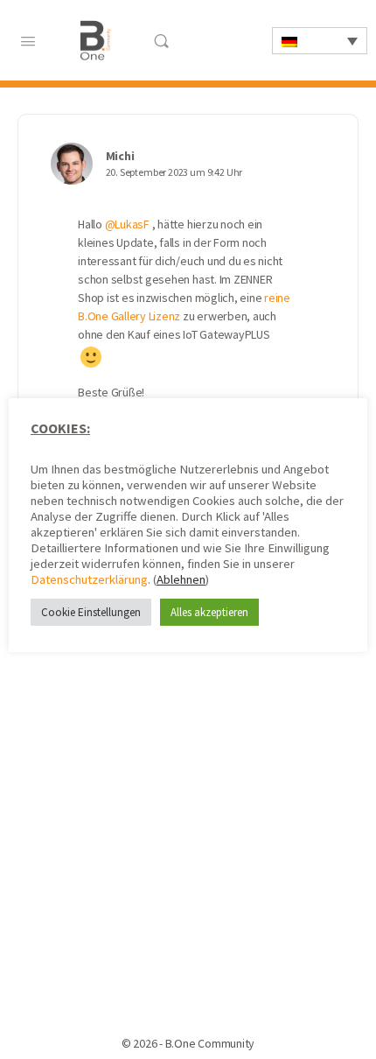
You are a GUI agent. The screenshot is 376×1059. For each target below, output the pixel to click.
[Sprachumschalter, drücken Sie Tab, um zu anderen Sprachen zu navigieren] (319, 40)
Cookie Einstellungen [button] (91, 612)
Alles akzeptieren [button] (209, 612)
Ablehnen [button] (181, 579)
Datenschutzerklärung (89, 579)
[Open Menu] (27, 39)
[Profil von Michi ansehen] (72, 164)
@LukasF (127, 224)
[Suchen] (161, 40)
